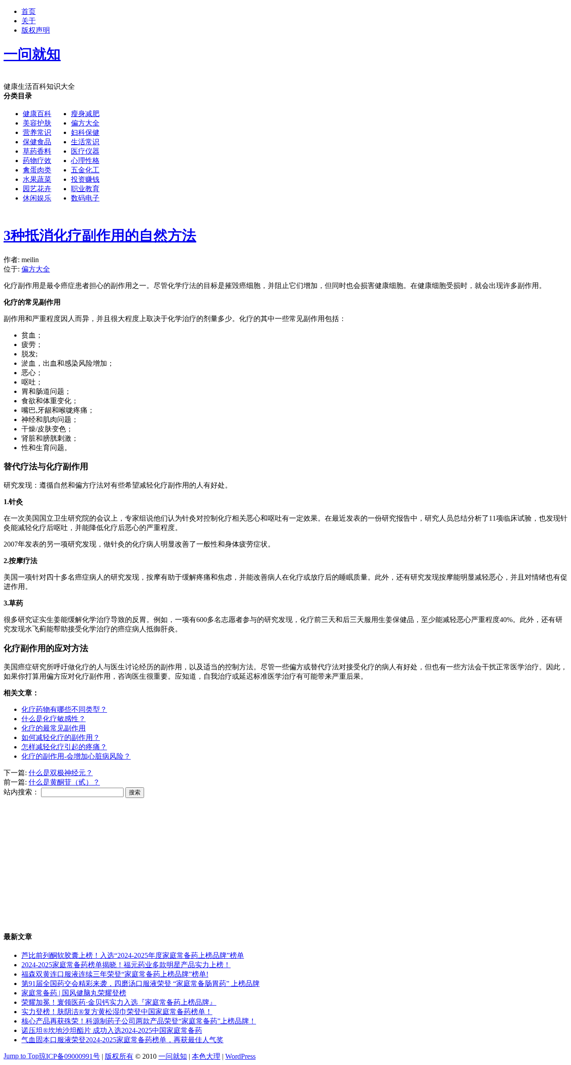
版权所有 (119, 1056)
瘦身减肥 (85, 113)
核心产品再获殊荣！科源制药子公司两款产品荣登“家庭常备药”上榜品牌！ (138, 1021)
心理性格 (85, 160)
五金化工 (85, 170)
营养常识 (37, 132)
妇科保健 (85, 132)
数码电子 (85, 198)
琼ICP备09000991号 (69, 1056)
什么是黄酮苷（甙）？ (64, 782)
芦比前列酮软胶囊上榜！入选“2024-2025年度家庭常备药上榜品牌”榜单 (132, 955)
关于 (28, 21)
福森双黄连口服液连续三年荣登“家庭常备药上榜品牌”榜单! (114, 974)
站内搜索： (21, 792)
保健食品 (37, 142)
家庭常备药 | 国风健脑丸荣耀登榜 (73, 993)
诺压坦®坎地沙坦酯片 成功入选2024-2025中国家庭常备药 (111, 1030)
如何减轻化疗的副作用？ (60, 737)
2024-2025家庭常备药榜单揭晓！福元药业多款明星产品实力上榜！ (126, 965)
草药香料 (37, 151)
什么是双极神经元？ (61, 773)
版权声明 (35, 30)
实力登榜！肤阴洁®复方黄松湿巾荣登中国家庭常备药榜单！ (116, 1011)
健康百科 (37, 113)
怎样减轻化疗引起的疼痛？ (64, 747)
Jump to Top (21, 1056)
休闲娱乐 (37, 198)
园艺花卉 (37, 188)
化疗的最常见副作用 (53, 728)
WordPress (240, 1056)
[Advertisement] (271, 274)
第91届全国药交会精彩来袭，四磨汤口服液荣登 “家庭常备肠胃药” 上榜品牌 (140, 983)
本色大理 (206, 1056)
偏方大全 (85, 123)
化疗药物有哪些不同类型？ (64, 709)
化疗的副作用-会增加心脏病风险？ (76, 756)
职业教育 (85, 188)
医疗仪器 (85, 151)
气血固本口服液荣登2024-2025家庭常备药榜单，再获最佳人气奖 (122, 1040)
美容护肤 (37, 123)
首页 (28, 11)
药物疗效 (37, 160)
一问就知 (172, 1056)
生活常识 (85, 142)
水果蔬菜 (37, 179)
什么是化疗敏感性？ (53, 719)
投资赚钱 (85, 179)
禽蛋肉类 (37, 170)
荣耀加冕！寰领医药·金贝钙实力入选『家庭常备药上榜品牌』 (118, 1002)
